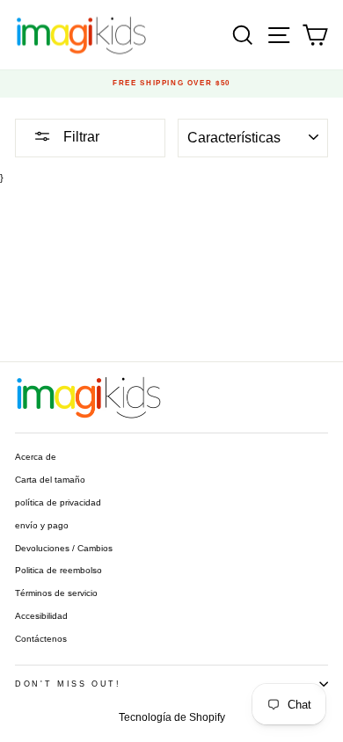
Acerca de (35, 457)
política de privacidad (58, 502)
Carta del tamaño (50, 479)
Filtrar (79, 136)
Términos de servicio (56, 593)
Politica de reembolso (58, 570)
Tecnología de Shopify (172, 717)
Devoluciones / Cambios (64, 548)
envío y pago (42, 525)
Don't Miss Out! (68, 684)
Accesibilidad (41, 616)
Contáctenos (41, 639)
